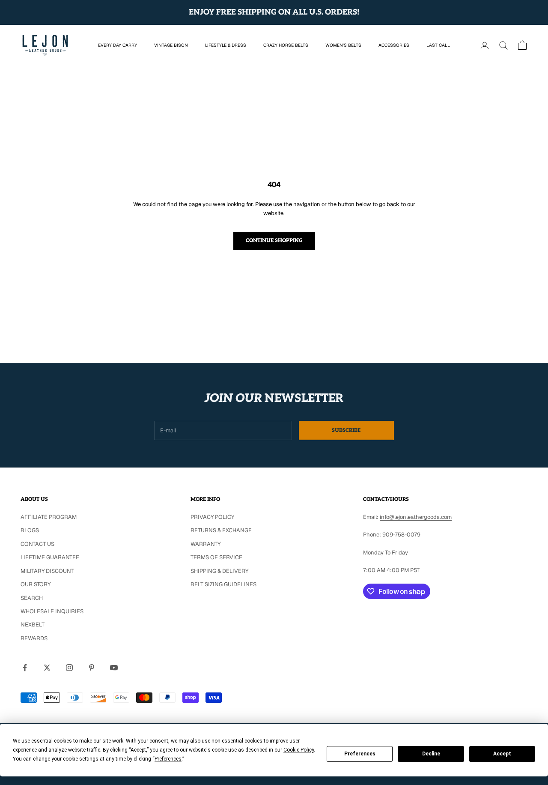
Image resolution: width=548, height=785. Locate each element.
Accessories (393, 45)
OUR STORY (36, 584)
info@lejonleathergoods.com (416, 517)
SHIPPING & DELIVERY (219, 571)
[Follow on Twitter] (47, 667)
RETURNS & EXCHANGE (221, 530)
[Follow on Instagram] (69, 667)
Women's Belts (343, 45)
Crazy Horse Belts (285, 45)
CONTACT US (37, 544)
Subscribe (346, 430)
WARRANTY (205, 544)
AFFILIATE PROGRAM (49, 517)
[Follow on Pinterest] (91, 667)
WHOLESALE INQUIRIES (52, 611)
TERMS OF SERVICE (216, 557)
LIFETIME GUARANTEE (50, 557)
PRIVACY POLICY (212, 517)
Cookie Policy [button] (298, 750)
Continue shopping (274, 240)
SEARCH (32, 598)
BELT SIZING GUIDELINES (223, 584)
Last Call (438, 45)
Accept (502, 754)
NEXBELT (33, 624)
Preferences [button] (168, 759)
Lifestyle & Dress (225, 45)
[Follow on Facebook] (25, 667)
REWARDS (34, 638)
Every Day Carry (117, 45)
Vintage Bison (171, 45)
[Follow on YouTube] (114, 667)
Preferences (359, 754)
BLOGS (30, 530)
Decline (431, 754)
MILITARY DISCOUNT (47, 571)
